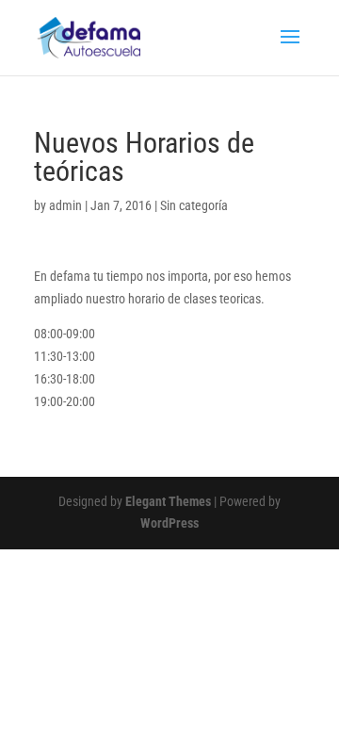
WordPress (169, 523)
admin (65, 205)
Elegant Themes (168, 501)
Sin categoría (194, 205)
